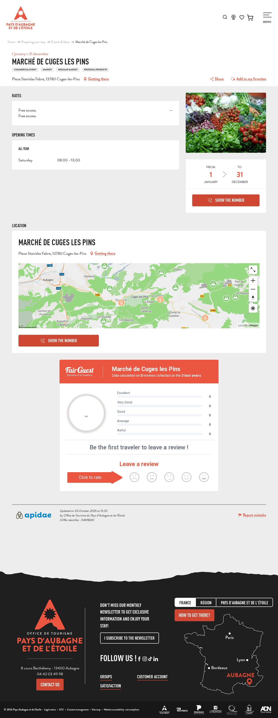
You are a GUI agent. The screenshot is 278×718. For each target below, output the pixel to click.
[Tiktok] (150, 659)
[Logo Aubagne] (50, 629)
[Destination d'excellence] (232, 709)
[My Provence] (182, 709)
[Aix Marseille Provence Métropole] (215, 709)
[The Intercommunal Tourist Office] (164, 709)
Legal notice (50, 709)
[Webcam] (233, 18)
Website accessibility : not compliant (121, 709)
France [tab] (185, 602)
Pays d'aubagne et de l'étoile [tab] (244, 602)
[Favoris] (242, 17)
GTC (61, 709)
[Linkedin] (155, 659)
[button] (225, 17)
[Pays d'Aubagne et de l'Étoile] (21, 18)
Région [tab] (206, 602)
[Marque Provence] (199, 709)
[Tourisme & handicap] (249, 709)
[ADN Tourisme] (266, 709)
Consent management (78, 709)
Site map (96, 709)
